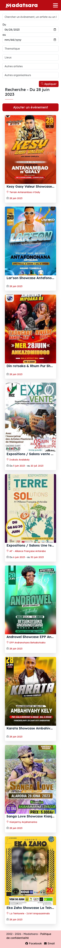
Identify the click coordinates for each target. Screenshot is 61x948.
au (4, 34)
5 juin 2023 (19, 465)
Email (51, 943)
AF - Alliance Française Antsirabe (27, 551)
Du (4, 24)
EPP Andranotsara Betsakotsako (27, 642)
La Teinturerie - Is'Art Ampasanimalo (29, 913)
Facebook (35, 943)
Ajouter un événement (30, 107)
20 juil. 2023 (37, 465)
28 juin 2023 (15, 198)
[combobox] (30, 49)
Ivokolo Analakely (19, 459)
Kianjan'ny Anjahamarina (23, 822)
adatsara (25, 4)
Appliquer (50, 84)
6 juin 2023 (19, 557)
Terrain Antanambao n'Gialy (24, 192)
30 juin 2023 (37, 557)
